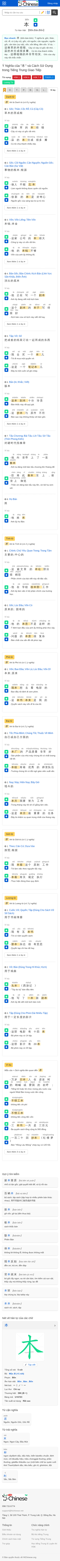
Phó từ (26, 90)
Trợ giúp (6, 1543)
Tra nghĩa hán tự (39, 1530)
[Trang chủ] (28, 3)
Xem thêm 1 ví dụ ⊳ (16, 151)
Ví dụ (52, 90)
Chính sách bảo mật (11, 1539)
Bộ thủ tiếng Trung (39, 1534)
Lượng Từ (8, 82)
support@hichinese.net (12, 1511)
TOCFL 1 (49, 77)
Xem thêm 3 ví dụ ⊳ (16, 1152)
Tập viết (31, 1365)
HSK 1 (17, 77)
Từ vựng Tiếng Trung (41, 1539)
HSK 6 (26, 77)
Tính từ (19, 90)
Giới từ (39, 90)
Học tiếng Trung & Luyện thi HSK (44, 1545)
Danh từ (13, 90)
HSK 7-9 (37, 77)
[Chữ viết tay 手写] (42, 12)
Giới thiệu (6, 1530)
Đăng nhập (53, 3)
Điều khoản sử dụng (11, 1534)
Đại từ (32, 90)
